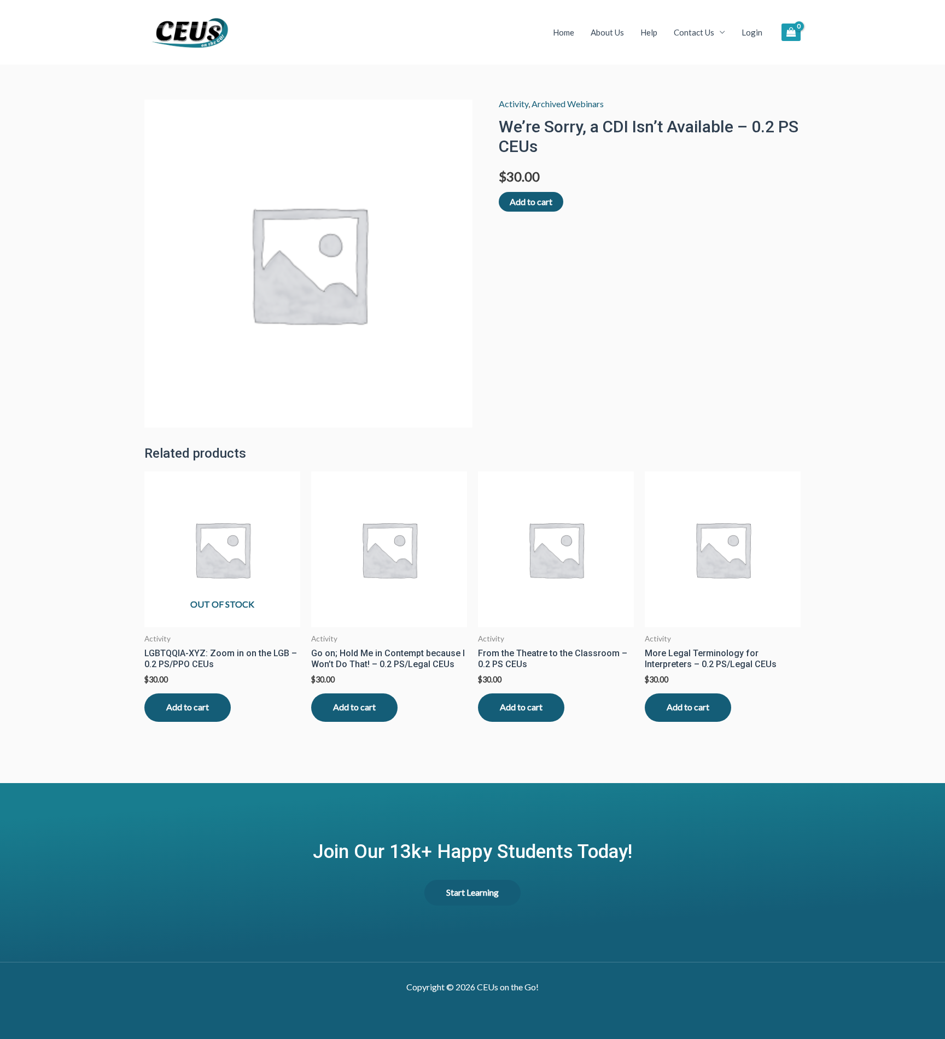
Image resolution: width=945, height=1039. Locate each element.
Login (752, 32)
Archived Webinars (568, 103)
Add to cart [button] (354, 707)
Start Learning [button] (472, 892)
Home (563, 32)
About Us (607, 32)
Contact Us (694, 32)
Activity (513, 103)
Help (648, 32)
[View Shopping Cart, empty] (791, 32)
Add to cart (531, 201)
